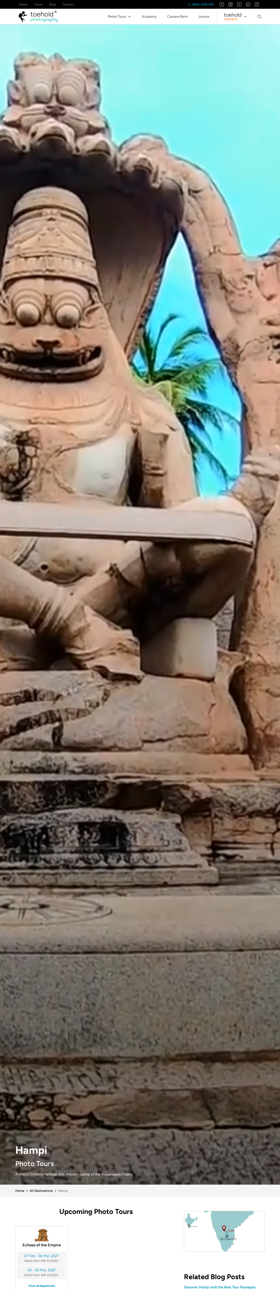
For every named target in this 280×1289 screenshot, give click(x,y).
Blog (52, 4)
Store (38, 4)
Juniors (203, 16)
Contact (68, 4)
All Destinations (41, 1191)
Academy (149, 16)
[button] (119, 16)
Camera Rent (177, 16)
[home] (38, 16)
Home (19, 1191)
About (23, 4)
